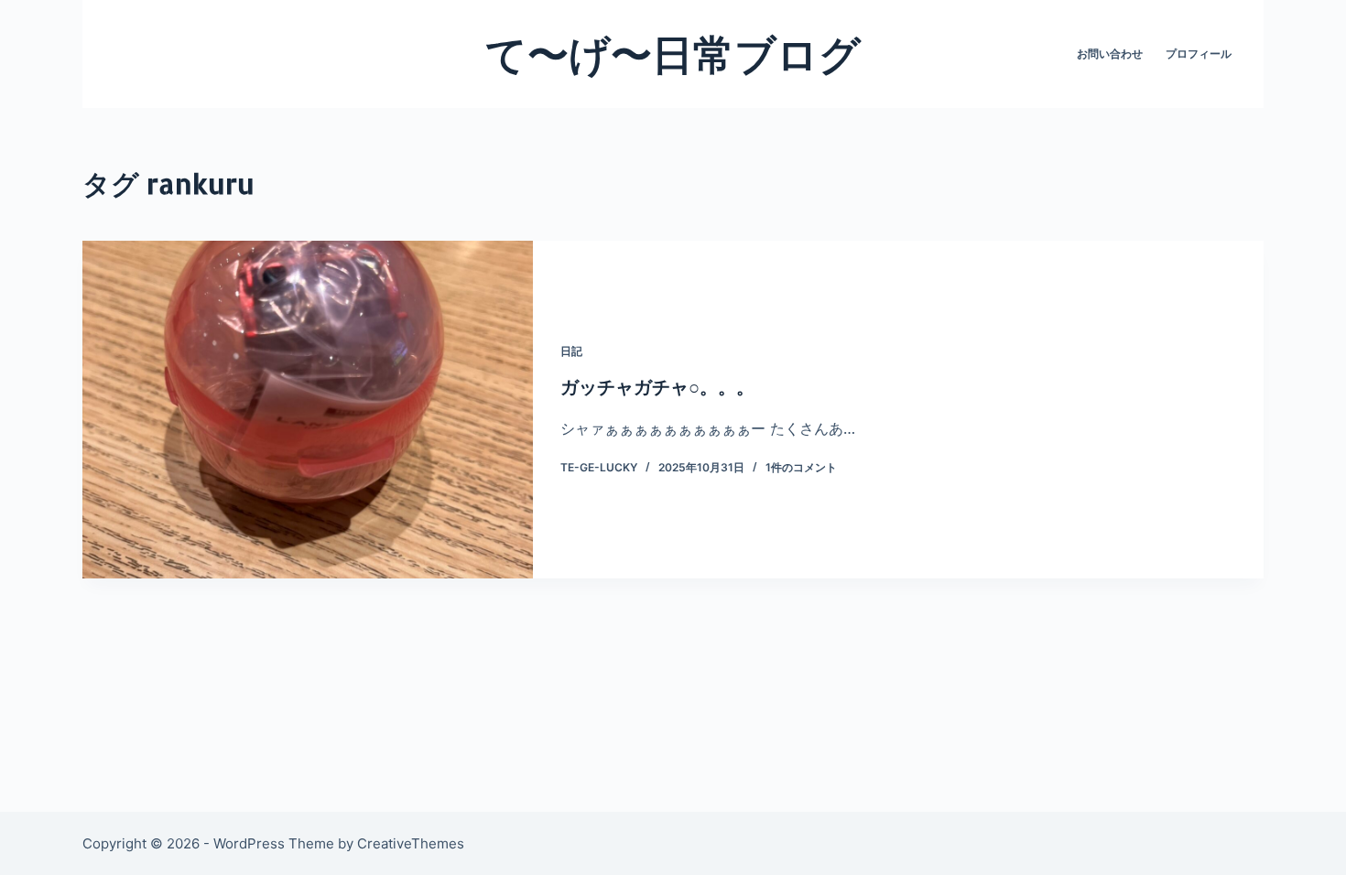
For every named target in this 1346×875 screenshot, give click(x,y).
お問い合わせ (1110, 53)
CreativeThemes (410, 843)
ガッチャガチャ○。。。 (657, 386)
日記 (571, 351)
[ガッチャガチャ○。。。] (307, 409)
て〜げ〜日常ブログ (673, 53)
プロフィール (1199, 53)
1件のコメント (801, 467)
